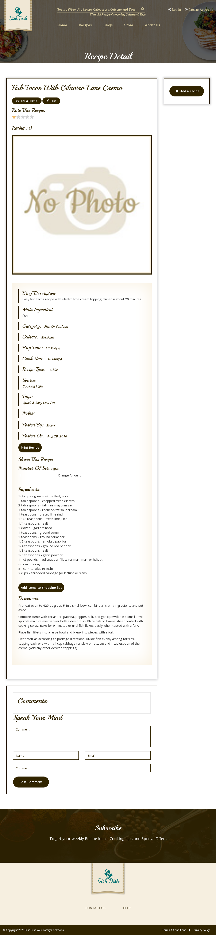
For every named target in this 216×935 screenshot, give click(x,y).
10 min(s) (53, 348)
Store (128, 25)
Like (53, 101)
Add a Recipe (189, 91)
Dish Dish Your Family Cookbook (44, 930)
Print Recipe (30, 447)
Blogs (108, 25)
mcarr (50, 425)
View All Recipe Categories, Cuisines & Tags (117, 14)
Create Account (201, 9)
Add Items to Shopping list (41, 587)
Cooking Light (32, 386)
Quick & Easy (32, 403)
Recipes (85, 25)
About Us (152, 25)
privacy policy (202, 930)
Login (176, 9)
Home (62, 25)
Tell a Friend (28, 101)
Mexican (47, 337)
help (127, 908)
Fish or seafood (56, 326)
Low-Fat (49, 403)
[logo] (18, 16)
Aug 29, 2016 (57, 436)
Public (52, 370)
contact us (95, 908)
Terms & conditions (174, 930)
